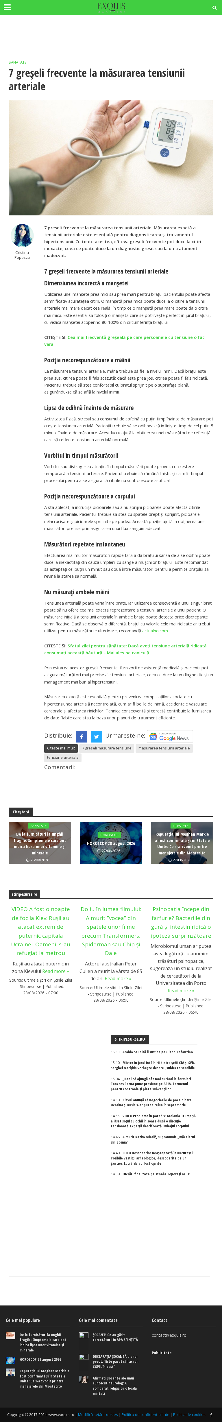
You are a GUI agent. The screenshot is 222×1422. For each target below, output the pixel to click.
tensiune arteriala (63, 757)
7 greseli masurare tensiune (107, 748)
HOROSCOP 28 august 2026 (111, 843)
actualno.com (155, 631)
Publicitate (161, 1352)
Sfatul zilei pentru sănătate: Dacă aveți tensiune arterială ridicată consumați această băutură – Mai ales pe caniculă (125, 649)
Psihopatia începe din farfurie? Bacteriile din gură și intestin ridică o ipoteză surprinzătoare (181, 922)
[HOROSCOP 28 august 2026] (10, 1360)
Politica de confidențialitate (145, 1414)
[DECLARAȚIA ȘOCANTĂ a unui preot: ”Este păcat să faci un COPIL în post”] (83, 1362)
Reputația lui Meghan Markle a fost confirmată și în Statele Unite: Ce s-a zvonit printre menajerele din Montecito (182, 843)
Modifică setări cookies (98, 1414)
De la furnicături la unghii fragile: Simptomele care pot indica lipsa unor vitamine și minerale (40, 843)
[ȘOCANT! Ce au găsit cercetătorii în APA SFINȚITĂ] (83, 1341)
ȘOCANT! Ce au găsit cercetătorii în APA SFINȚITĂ (115, 1337)
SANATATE (18, 62)
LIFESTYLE (180, 825)
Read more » (55, 971)
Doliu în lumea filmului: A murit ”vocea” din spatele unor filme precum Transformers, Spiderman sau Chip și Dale (111, 931)
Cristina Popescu (22, 255)
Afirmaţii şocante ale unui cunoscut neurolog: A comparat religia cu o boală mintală (115, 1386)
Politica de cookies (189, 1414)
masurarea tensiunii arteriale (164, 748)
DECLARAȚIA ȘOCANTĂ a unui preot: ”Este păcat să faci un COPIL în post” (115, 1361)
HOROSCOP (109, 835)
